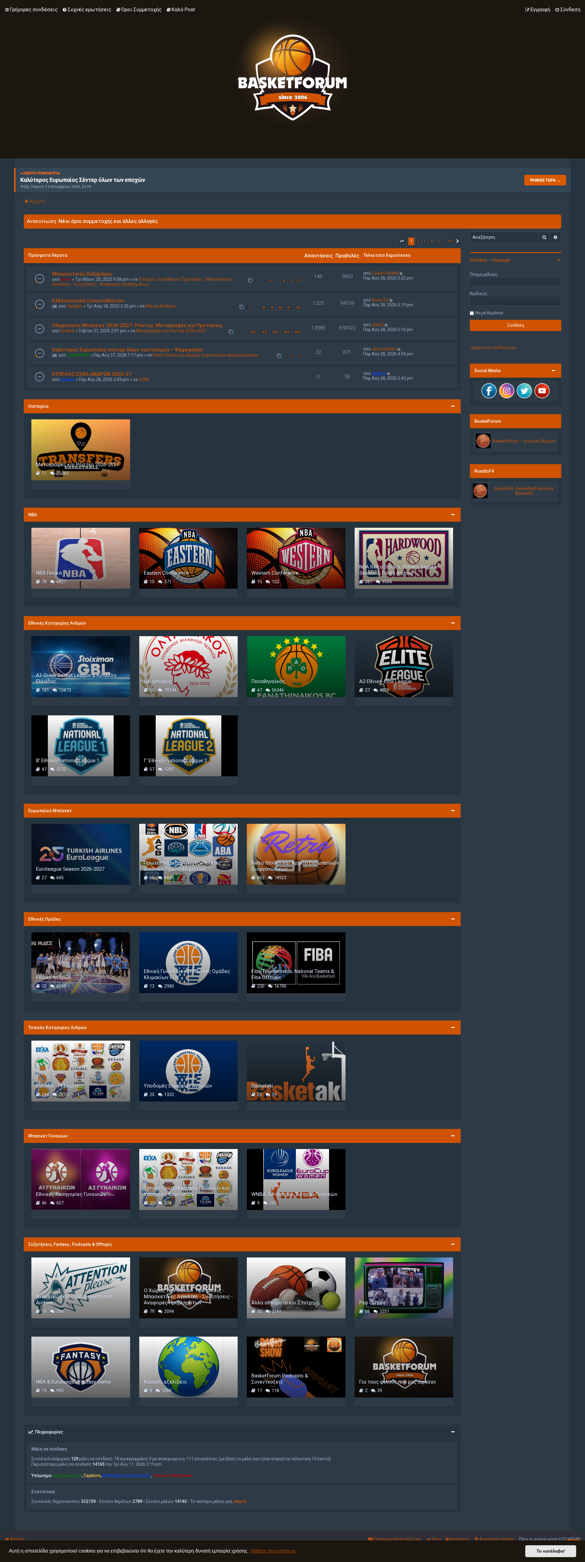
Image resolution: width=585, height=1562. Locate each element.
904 (275, 332)
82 (298, 307)
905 (286, 332)
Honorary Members (172, 1475)
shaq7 (378, 324)
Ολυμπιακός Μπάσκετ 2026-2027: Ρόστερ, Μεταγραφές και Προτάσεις (137, 325)
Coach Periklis (385, 273)
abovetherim (384, 349)
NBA (32, 514)
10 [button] (450, 241)
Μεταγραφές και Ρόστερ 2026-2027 (171, 330)
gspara (68, 379)
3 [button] (425, 241)
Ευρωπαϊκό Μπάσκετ (50, 810)
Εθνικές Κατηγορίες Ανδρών (57, 623)
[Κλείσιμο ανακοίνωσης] (556, 219)
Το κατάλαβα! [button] (551, 1551)
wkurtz (240, 1501)
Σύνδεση (478, 260)
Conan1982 (78, 355)
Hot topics (38, 406)
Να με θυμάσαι (489, 312)
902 (253, 332)
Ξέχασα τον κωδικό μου (493, 347)
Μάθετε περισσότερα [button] (273, 1550)
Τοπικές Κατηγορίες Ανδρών (57, 1027)
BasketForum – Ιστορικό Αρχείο (524, 441)
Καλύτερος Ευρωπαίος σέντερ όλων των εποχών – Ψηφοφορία (127, 350)
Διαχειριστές (68, 1475)
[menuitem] (86, 9)
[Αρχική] (292, 71)
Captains (92, 1475)
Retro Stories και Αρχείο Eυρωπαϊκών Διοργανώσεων (205, 355)
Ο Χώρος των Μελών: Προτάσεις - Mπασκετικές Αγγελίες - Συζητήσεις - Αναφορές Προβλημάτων (142, 282)
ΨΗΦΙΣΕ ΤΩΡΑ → (545, 180)
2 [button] (418, 241)
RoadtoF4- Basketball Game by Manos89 (524, 491)
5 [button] (438, 241)
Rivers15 (380, 300)
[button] (402, 241)
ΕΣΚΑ (144, 379)
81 (289, 307)
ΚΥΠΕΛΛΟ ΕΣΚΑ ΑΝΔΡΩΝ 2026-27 (92, 374)
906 (297, 332)
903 (264, 332)
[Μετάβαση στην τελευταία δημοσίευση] (401, 273)
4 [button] (432, 241)
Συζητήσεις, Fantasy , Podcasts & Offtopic (70, 1244)
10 (298, 280)
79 (272, 307)
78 (263, 307)
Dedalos (75, 306)
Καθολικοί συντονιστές (127, 1475)
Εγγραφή (501, 260)
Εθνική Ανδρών (161, 306)
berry (66, 279)
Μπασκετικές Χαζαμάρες (82, 274)
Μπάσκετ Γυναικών (48, 1136)
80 (280, 307)
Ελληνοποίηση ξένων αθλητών (88, 301)
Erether (68, 330)
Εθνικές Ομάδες (44, 919)
